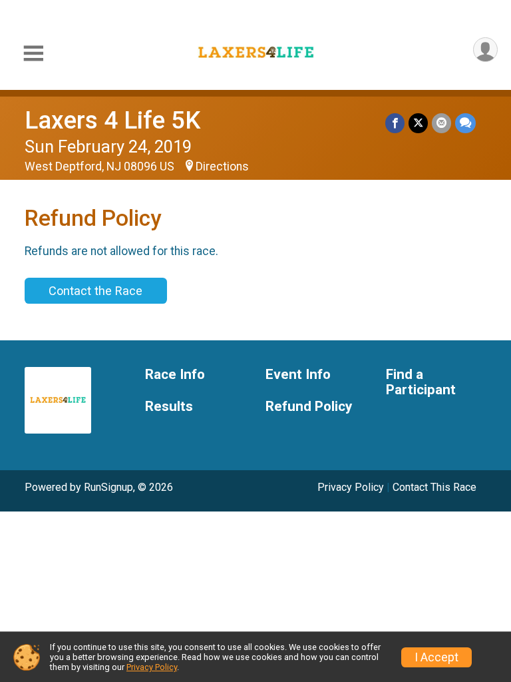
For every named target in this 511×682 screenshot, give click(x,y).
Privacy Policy (350, 487)
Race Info (175, 374)
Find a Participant (421, 382)
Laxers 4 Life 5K (112, 120)
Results (169, 406)
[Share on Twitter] (418, 123)
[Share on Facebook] (395, 123)
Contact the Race (95, 291)
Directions (222, 166)
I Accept (436, 657)
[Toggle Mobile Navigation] (33, 53)
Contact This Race (434, 487)
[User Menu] (485, 49)
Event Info (298, 374)
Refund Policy (308, 406)
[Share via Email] (441, 123)
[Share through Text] (465, 123)
